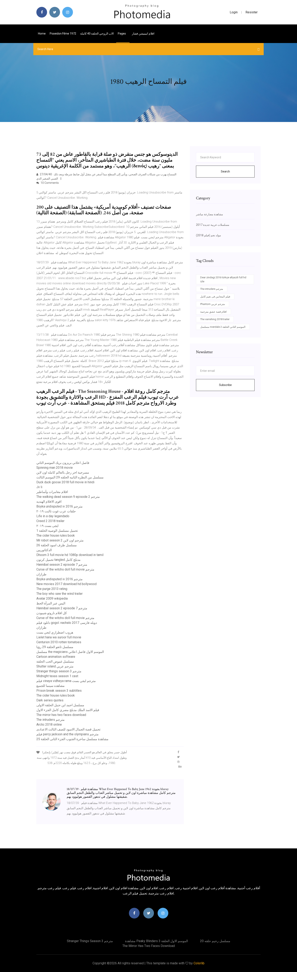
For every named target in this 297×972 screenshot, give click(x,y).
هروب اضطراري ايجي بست (54, 632)
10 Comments (49, 182)
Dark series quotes (49, 700)
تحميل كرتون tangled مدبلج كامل (58, 560)
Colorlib (199, 963)
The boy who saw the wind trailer (59, 594)
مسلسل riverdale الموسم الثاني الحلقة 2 (222, 326)
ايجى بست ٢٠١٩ (47, 526)
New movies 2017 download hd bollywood (66, 584)
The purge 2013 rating (51, 589)
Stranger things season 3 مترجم (58, 671)
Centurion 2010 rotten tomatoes (58, 642)
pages (122, 33)
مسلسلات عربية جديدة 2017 (212, 224)
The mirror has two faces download (61, 715)
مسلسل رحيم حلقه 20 (215, 941)
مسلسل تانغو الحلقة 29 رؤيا (54, 647)
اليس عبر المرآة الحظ (50, 603)
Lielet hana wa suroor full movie (58, 637)
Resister (251, 12)
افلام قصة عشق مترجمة (213, 311)
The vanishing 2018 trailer (215, 319)
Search (225, 171)
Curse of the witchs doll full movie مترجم (65, 569)
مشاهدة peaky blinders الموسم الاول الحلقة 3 (156, 941)
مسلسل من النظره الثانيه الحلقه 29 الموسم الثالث (70, 477)
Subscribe (225, 385)
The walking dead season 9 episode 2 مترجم (68, 497)
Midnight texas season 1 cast (57, 676)
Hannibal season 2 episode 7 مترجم (61, 564)
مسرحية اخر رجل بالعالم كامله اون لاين (62, 472)
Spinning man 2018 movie (54, 468)
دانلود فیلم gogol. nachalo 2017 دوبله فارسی (66, 623)
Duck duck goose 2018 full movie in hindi (65, 482)
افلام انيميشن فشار (143, 33)
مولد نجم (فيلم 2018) (208, 235)
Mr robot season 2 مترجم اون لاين (60, 540)
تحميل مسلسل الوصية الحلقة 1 (57, 531)
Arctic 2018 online (49, 724)
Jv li (39, 487)
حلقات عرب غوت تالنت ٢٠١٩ (56, 511)
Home (42, 33)
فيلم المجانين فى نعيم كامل (215, 296)
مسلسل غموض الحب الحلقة (55, 661)
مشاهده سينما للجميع (50, 686)
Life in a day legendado (52, 516)
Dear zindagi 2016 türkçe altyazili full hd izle (223, 279)
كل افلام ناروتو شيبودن (51, 613)
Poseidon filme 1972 (63, 33)
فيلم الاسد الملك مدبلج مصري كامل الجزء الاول (67, 710)
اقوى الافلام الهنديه (48, 501)
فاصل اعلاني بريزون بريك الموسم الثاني (62, 463)
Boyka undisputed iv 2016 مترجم (59, 506)
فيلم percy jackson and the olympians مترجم (67, 734)
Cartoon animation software (55, 657)
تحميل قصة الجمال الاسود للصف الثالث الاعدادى (68, 729)
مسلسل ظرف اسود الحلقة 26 (56, 545)
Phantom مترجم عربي (212, 304)
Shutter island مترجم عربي (55, 666)
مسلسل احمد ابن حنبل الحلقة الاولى (60, 705)
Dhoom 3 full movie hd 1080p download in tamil (69, 555)
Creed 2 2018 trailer (50, 521)
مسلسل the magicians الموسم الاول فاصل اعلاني (70, 652)
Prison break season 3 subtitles (59, 690)
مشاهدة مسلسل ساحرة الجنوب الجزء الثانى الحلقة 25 (72, 739)
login (234, 12)
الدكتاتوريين (44, 550)
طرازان (41, 574)
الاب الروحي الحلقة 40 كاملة (97, 33)
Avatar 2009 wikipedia (52, 598)
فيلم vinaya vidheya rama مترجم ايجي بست (66, 681)
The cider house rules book (55, 535)
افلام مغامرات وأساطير (52, 492)
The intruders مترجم (50, 720)
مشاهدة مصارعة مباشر (209, 214)
